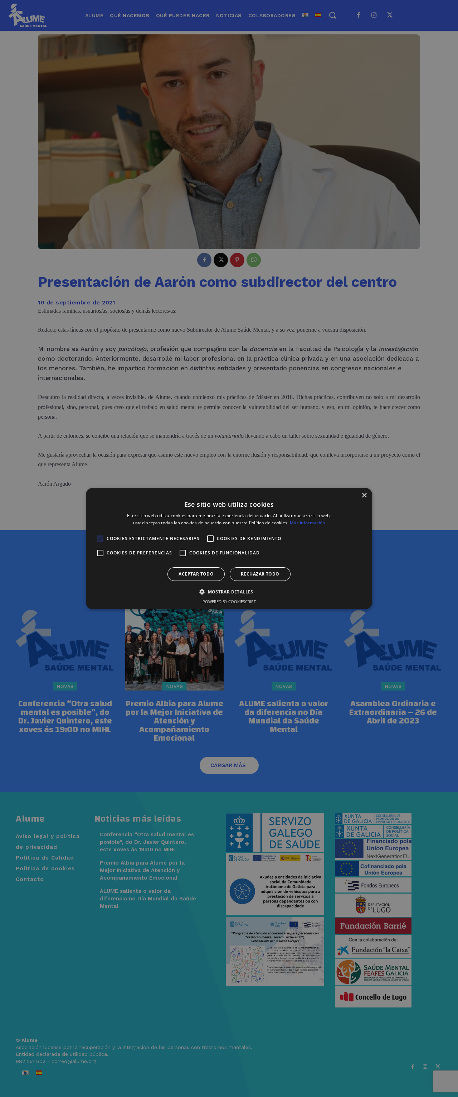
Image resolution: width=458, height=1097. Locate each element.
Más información (307, 523)
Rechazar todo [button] (260, 574)
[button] (229, 591)
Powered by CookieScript (229, 601)
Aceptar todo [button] (196, 574)
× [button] (364, 495)
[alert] (229, 548)
